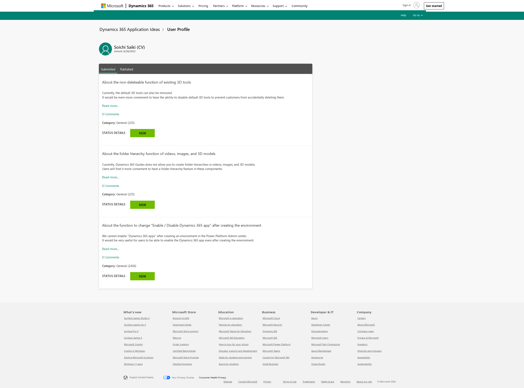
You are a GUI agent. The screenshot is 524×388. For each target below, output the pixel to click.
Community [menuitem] (299, 6)
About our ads (364, 381)
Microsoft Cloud (271, 318)
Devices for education (230, 324)
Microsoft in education (231, 318)
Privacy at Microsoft (368, 337)
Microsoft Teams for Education (235, 331)
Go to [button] (417, 15)
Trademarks (309, 381)
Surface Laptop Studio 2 (137, 318)
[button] (410, 5)
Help (403, 15)
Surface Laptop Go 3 (135, 324)
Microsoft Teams (271, 350)
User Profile (178, 29)
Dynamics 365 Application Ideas (129, 29)
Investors (362, 344)
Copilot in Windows (134, 350)
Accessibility (363, 357)
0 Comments (110, 114)
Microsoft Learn (319, 337)
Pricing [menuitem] (203, 6)
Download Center (182, 324)
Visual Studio (318, 363)
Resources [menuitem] (258, 6)
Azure (314, 318)
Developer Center (320, 324)
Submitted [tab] (108, 69)
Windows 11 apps (133, 363)
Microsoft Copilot (133, 344)
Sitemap (228, 381)
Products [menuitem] (164, 6)
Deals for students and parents (235, 357)
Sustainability (364, 363)
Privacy (267, 381)
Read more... (110, 106)
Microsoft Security (272, 324)
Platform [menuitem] (238, 6)
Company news (365, 331)
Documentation (319, 331)
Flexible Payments (182, 363)
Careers (361, 318)
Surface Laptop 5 (133, 337)
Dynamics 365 (141, 5)
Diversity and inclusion (369, 350)
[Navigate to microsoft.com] (112, 5)
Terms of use (289, 381)
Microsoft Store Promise (186, 357)
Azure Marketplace (321, 350)
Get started (434, 6)
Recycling (345, 381)
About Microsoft (366, 324)
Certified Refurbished (184, 350)
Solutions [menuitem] (184, 6)
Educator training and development (238, 350)
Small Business (270, 363)
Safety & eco (327, 381)
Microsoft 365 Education (232, 337)
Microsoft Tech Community (325, 344)
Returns (177, 337)
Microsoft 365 (270, 337)
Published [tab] (126, 69)
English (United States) (141, 377)
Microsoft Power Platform (276, 344)
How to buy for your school (233, 344)
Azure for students (229, 363)
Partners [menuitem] (219, 6)
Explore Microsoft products (138, 357)
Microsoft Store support (186, 331)
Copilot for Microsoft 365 (276, 357)
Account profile (181, 318)
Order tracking (181, 344)
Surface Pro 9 (131, 331)
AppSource (317, 357)
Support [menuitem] (278, 6)
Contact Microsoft (247, 381)
